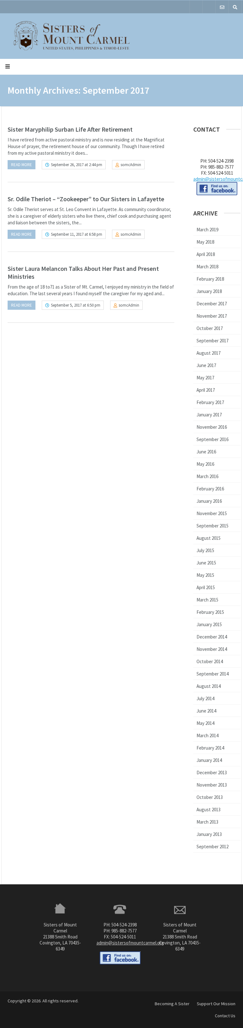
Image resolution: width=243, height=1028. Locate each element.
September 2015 (212, 526)
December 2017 (211, 304)
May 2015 (205, 575)
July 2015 (205, 550)
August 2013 (208, 810)
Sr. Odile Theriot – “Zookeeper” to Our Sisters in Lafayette (86, 199)
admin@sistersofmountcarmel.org (130, 943)
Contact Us (225, 1016)
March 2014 (207, 735)
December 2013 (211, 772)
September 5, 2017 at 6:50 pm (75, 305)
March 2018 (207, 267)
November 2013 (211, 785)
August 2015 (208, 538)
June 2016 (206, 452)
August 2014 (208, 686)
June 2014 (206, 711)
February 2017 (210, 402)
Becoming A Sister (172, 1003)
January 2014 (209, 760)
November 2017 (211, 316)
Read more (21, 164)
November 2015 (211, 513)
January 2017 (209, 415)
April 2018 (205, 254)
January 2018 (209, 291)
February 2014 (210, 748)
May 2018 (205, 242)
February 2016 (210, 489)
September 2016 (212, 439)
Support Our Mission (216, 1003)
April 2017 (205, 390)
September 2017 (212, 341)
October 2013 (209, 797)
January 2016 (209, 501)
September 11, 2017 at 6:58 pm (76, 234)
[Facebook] (196, 6)
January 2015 (209, 624)
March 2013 (207, 822)
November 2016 (211, 427)
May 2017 (205, 378)
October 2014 (209, 661)
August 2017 (208, 353)
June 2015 (206, 563)
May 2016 (205, 464)
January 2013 (209, 834)
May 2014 (205, 723)
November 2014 (211, 649)
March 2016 (207, 476)
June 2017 (206, 365)
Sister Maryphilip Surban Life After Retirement (70, 129)
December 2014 (211, 637)
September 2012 (212, 847)
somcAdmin (131, 164)
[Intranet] (209, 6)
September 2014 (212, 674)
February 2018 (210, 279)
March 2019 (207, 230)
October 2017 (209, 328)
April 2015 (205, 587)
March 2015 (207, 600)
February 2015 (210, 612)
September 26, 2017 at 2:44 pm (76, 164)
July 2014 (205, 698)
